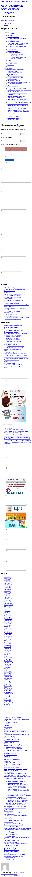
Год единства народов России (12, 294)
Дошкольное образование (11, 360)
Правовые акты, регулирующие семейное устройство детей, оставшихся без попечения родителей (19, 90)
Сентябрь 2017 (8, 703)
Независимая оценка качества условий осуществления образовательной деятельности (17, 357)
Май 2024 (7, 611)
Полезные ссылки (9, 814)
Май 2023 (7, 626)
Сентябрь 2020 (8, 662)
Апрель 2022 (8, 639)
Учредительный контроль (15, 364)
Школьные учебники (10, 352)
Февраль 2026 (8, 584)
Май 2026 (7, 580)
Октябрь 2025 (8, 589)
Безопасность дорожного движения (14, 289)
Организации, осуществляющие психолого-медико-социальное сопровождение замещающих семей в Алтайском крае (17, 804)
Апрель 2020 (8, 668)
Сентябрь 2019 (8, 678)
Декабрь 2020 (8, 658)
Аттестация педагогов (10, 344)
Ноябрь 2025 (7, 587)
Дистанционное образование (12, 297)
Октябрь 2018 (8, 692)
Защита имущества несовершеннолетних (14, 118)
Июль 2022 (7, 637)
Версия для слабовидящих (17, 149)
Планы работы (12, 49)
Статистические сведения (11, 338)
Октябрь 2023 (8, 620)
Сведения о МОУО (9, 34)
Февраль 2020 (8, 672)
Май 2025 (7, 594)
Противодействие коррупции (12, 366)
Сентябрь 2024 (8, 605)
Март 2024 (7, 614)
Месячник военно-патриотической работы (16, 305)
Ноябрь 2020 (7, 659)
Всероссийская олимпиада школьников (15, 355)
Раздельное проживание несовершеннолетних (15, 115)
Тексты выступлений (14, 41)
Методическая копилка (14, 80)
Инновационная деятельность (13, 336)
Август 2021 (7, 650)
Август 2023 (7, 623)
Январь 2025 (7, 600)
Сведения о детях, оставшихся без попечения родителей (17, 93)
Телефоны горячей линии (11, 850)
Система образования (10, 71)
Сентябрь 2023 (8, 622)
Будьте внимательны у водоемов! (13, 429)
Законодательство (13, 62)
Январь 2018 (7, 700)
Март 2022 (7, 640)
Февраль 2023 (8, 631)
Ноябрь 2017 (7, 701)
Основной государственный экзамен (15, 808)
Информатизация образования (13, 335)
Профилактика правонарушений (13, 347)
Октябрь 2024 (8, 603)
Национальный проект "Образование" (15, 308)
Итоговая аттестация (10, 753)
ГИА (5, 66)
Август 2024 (7, 606)
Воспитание (7, 292)
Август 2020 (7, 664)
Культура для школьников (11, 303)
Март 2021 (7, 656)
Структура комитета (13, 37)
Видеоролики (8, 727)
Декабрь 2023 (8, 619)
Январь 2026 (7, 586)
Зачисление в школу (10, 298)
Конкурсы (10, 85)
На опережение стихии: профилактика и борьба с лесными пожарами (16, 431)
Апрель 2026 (8, 581)
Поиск (2, 134)
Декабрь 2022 (8, 633)
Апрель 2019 (8, 686)
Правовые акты (8, 60)
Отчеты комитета (13, 51)
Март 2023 (7, 630)
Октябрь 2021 (8, 648)
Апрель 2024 (8, 612)
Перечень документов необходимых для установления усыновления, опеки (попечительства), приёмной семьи (19, 104)
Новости (6, 309)
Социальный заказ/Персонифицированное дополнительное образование (16, 318)
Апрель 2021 (8, 654)
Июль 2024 (7, 608)
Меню (6, 25)
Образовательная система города (13, 778)
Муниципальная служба (18, 54)
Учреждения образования (15, 72)
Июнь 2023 (7, 625)
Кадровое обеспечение (14, 52)
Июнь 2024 (7, 609)
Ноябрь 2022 (7, 634)
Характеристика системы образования (15, 329)
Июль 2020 (7, 665)
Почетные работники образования (14, 330)
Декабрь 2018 (8, 689)
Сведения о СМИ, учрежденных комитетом (17, 837)
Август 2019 (7, 679)
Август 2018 (7, 695)
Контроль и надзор (9, 363)
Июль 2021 (7, 651)
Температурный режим (11, 327)
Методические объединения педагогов (19, 82)
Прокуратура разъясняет (11, 316)
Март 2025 (7, 597)
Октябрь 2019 (8, 676)
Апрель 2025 (8, 595)
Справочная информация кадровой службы (18, 57)
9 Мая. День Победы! (10, 288)
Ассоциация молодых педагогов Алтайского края (17, 78)
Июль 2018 (7, 696)
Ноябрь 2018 (7, 690)
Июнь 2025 (7, 592)
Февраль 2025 (8, 598)
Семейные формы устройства (16, 100)
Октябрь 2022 (8, 636)
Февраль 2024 (8, 616)
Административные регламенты (13, 325)
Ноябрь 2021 (7, 647)
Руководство (11, 35)
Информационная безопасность (13, 300)
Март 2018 (7, 698)
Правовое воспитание (10, 314)
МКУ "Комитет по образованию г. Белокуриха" (12, 9)
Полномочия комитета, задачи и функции (16, 815)
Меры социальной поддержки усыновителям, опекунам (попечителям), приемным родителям (18, 97)
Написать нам (8, 68)
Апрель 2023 (8, 628)
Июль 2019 (7, 681)
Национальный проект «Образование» (15, 333)
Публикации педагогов (11, 332)
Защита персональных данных (13, 349)
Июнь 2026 (7, 578)
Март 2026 (7, 583)
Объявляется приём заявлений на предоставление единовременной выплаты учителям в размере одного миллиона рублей (17, 436)
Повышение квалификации (16, 346)
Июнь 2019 (7, 682)
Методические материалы (15, 76)
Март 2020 (7, 670)
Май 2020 (7, 667)
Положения (11, 65)
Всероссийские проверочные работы (15, 353)
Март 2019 (7, 687)
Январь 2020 (7, 673)
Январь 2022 (7, 644)
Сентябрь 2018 (8, 693)
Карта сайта (7, 23)
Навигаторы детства (10, 306)
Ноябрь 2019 (7, 675)
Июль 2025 (7, 591)
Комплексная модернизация (12, 339)
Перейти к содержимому (8, 20)
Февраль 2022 (8, 642)
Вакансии (14, 55)
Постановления (12, 63)
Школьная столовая (9, 343)
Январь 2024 (7, 617)
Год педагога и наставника (12, 295)
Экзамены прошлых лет (11, 861)
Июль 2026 (7, 577)
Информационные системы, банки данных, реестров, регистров (18, 43)
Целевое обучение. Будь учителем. (14, 69)
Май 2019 (7, 684)
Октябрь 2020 (8, 661)
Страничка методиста (10, 74)
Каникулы (7, 302)
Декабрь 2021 (8, 645)
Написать (10, 160)
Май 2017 (7, 704)
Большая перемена (9, 291)
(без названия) (8, 428)
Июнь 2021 (7, 653)
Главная (6, 32)
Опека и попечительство (11, 86)
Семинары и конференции (15, 83)
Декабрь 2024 (8, 601)
